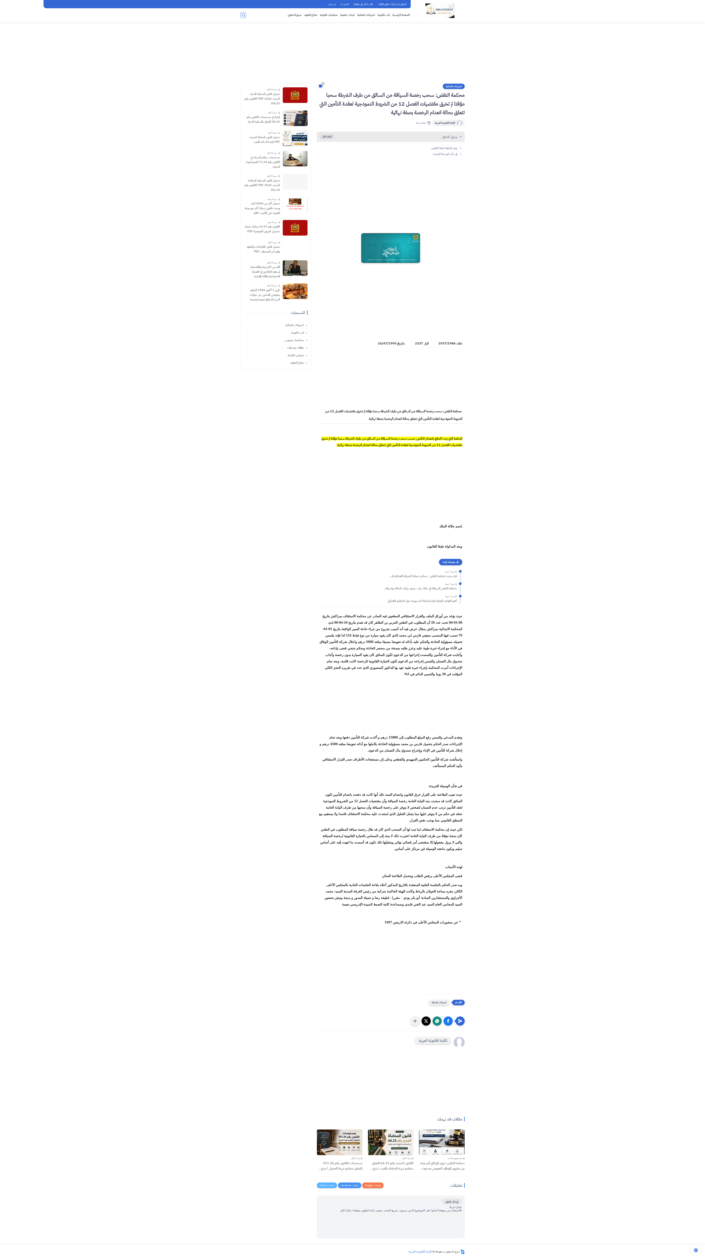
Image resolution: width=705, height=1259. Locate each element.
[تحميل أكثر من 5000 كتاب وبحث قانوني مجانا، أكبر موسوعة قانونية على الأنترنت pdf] (295, 204)
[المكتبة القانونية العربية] (439, 10)
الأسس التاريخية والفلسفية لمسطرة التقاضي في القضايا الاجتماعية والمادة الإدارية (265, 272)
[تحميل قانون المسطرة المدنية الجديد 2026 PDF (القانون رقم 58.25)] (295, 95)
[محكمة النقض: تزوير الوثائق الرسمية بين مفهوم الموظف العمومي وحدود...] (441, 1142)
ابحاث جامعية (347, 15)
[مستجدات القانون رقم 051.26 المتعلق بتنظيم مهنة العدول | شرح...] (339, 1142)
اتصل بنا (345, 4)
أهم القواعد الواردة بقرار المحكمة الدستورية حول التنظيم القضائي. (422, 601)
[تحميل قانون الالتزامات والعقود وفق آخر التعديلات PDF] (295, 248)
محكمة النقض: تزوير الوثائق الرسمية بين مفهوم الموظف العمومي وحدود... (442, 1165)
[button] (448, 1021)
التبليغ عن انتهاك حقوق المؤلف (392, 4)
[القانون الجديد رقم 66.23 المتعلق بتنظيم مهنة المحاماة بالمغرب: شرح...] (390, 1142)
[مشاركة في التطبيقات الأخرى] (415, 1021)
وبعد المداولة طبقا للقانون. (444, 148)
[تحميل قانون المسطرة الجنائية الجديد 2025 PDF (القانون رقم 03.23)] (295, 182)
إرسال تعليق (452, 1202)
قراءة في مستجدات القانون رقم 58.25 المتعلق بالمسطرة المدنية (263, 119)
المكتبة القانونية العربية (445, 123)
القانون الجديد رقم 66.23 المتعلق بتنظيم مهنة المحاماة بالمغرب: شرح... (391, 1165)
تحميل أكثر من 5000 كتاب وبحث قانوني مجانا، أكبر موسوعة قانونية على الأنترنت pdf (262, 208)
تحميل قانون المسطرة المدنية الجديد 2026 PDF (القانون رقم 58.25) (262, 98)
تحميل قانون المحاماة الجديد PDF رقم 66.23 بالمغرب (264, 139)
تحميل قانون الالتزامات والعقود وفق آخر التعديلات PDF (263, 249)
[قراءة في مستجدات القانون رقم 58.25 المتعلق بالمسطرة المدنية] (295, 118)
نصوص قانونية (296, 355)
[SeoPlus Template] (462, 1251)
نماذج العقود (310, 15)
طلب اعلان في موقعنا (363, 4)
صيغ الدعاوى (294, 15)
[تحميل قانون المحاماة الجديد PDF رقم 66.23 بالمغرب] (295, 138)
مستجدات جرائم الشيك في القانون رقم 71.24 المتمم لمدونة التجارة (263, 162)
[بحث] (243, 15)
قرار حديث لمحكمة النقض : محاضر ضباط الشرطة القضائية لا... (423, 576)
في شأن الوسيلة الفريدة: (445, 154)
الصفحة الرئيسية (401, 15)
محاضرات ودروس (295, 340)
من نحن (332, 4)
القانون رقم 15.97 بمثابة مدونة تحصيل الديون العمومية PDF (262, 229)
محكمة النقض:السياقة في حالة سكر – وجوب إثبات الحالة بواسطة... (420, 588)
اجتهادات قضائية (366, 15)
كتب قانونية (384, 15)
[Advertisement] (352, 55)
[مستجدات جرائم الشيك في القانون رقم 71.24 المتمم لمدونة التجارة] (295, 158)
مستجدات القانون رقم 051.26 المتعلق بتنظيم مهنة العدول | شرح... (340, 1165)
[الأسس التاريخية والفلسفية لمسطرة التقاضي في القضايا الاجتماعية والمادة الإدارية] (295, 268)
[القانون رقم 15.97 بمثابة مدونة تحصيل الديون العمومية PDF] (295, 228)
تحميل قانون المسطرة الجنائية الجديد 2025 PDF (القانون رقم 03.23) (262, 185)
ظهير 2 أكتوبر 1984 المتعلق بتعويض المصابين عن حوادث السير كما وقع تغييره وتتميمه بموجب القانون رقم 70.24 (265, 295)
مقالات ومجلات (296, 347)
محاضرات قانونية (328, 15)
